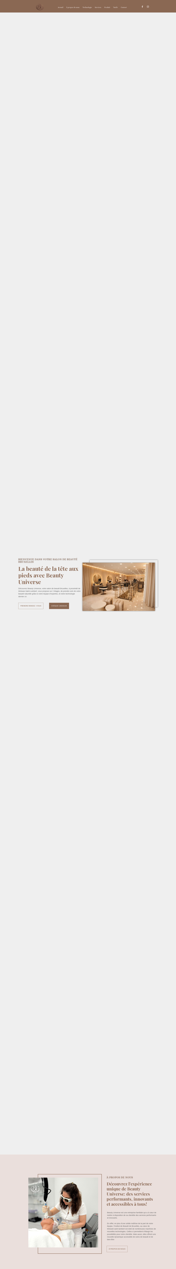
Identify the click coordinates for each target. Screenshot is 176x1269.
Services (98, 7)
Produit (107, 7)
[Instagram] (148, 7)
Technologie (87, 7)
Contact (124, 7)
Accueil (60, 7)
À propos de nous (73, 7)
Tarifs (115, 7)
